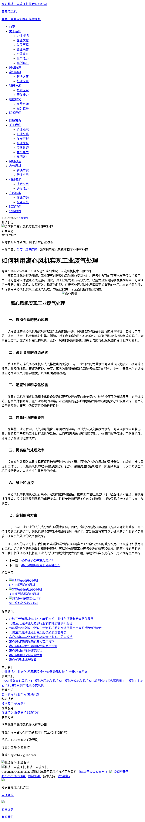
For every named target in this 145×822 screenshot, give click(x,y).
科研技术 (15, 85)
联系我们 (15, 113)
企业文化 (23, 40)
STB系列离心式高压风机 (105, 681)
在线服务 (15, 99)
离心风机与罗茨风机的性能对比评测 (33, 646)
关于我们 (15, 31)
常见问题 (31, 249)
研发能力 (23, 94)
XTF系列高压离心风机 (24, 594)
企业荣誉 (23, 49)
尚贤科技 (64, 776)
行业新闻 (20, 694)
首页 (12, 26)
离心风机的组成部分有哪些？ (40, 565)
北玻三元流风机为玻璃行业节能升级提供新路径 (40, 623)
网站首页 (15, 120)
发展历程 (23, 44)
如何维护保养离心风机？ (37, 560)
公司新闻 (8, 694)
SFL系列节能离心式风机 (27, 685)
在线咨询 (23, 103)
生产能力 (23, 58)
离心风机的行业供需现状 (25, 650)
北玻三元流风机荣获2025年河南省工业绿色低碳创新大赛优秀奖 (51, 619)
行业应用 (23, 81)
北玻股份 (15, 211)
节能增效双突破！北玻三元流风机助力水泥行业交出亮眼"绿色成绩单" (55, 628)
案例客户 (23, 63)
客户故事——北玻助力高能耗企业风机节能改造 (40, 637)
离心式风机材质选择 (22, 659)
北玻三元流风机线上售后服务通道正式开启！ (39, 632)
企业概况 (23, 35)
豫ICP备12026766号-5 (93, 771)
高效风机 (15, 72)
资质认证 (23, 54)
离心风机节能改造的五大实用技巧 (31, 641)
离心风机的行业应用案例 (25, 655)
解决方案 (23, 76)
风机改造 (15, 67)
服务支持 (23, 108)
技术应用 (23, 90)
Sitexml (23, 217)
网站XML (34, 776)
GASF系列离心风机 (22, 584)
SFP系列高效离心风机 (23, 603)
